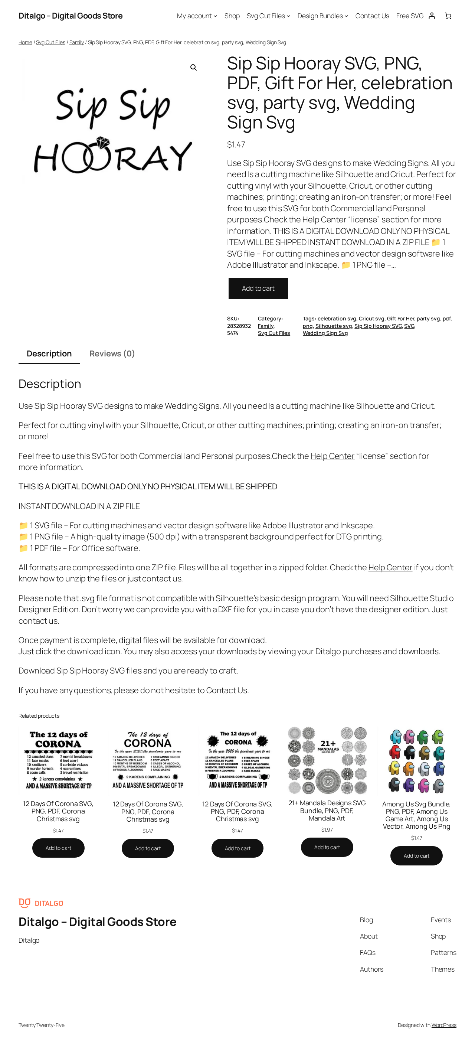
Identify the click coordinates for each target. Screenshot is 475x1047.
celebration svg (337, 318)
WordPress (444, 1024)
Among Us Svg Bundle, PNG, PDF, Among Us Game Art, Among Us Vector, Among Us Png (416, 815)
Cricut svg (371, 318)
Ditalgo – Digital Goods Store (71, 15)
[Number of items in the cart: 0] (448, 15)
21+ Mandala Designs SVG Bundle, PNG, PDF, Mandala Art (327, 810)
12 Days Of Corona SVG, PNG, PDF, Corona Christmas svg (58, 811)
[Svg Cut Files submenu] (288, 16)
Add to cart (258, 288)
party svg (428, 318)
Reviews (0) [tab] (112, 353)
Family (76, 42)
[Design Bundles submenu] (346, 16)
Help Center (333, 455)
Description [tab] (49, 353)
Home (25, 42)
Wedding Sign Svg (325, 332)
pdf (447, 318)
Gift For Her (400, 318)
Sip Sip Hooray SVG (378, 325)
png (308, 325)
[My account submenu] (215, 16)
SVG (409, 325)
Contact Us (226, 690)
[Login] (431, 15)
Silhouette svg (333, 325)
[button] (193, 67)
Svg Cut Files (50, 42)
